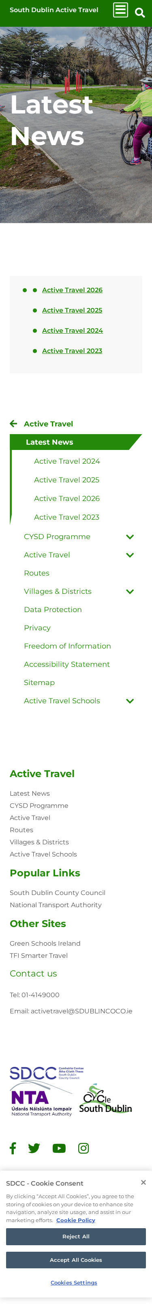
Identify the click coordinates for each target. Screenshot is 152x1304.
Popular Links (45, 873)
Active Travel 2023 (72, 351)
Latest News (30, 793)
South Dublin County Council (57, 893)
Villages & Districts (39, 842)
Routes (21, 830)
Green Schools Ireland (45, 943)
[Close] (143, 1182)
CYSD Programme (39, 805)
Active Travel (42, 773)
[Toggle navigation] (120, 9)
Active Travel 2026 (72, 290)
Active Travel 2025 (72, 310)
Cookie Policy (75, 1220)
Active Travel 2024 (72, 330)
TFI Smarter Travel (39, 955)
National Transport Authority (56, 905)
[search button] (140, 13)
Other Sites (38, 923)
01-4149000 (40, 995)
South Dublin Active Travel (54, 10)
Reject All (76, 1236)
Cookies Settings (74, 1282)
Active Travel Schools (43, 854)
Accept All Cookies (76, 1260)
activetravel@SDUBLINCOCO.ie (82, 1011)
